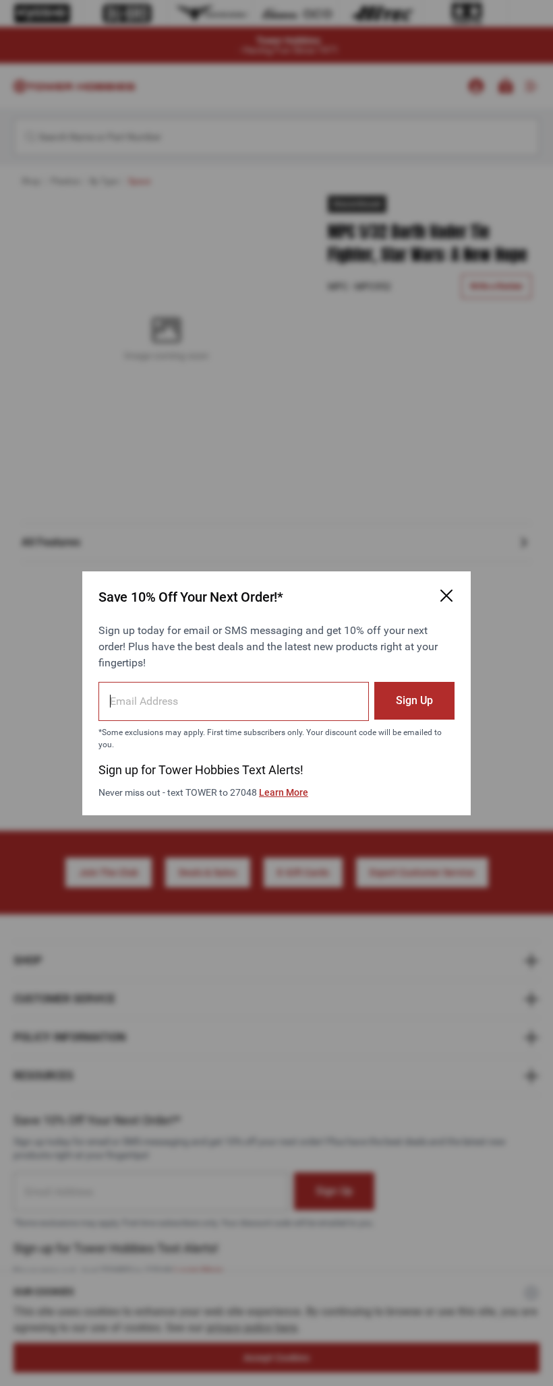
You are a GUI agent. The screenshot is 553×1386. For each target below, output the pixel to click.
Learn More (283, 792)
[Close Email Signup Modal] (446, 596)
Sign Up (414, 700)
